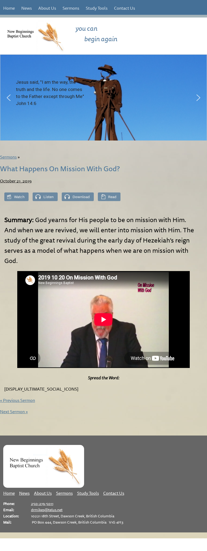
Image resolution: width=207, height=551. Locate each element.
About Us (47, 8)
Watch (19, 197)
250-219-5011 (42, 503)
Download (81, 197)
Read (112, 197)
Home (9, 8)
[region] (103, 98)
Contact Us (124, 8)
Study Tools (97, 8)
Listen (48, 197)
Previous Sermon (17, 400)
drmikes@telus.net (47, 510)
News (26, 8)
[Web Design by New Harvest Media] (103, 547)
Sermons (71, 8)
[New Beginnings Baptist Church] (43, 486)
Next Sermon (14, 411)
